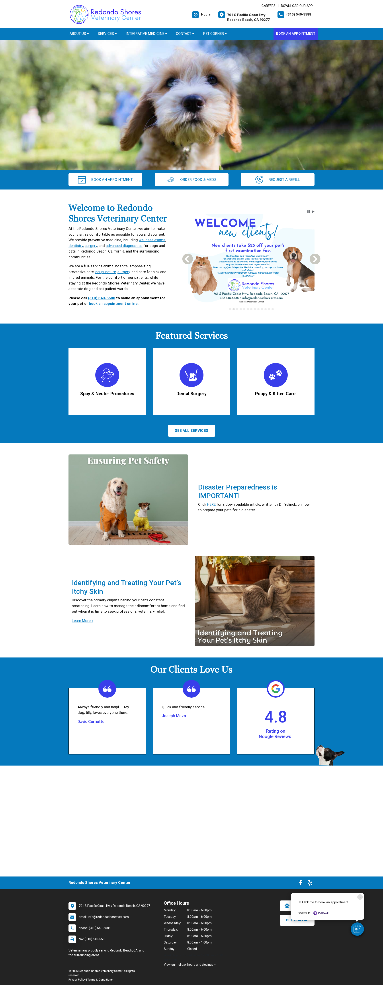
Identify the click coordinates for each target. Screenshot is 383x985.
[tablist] (251, 312)
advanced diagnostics (124, 245)
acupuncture (105, 272)
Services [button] (106, 34)
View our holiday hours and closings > (190, 964)
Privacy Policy (77, 979)
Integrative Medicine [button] (145, 34)
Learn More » (82, 620)
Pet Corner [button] (214, 34)
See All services (191, 430)
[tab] (230, 312)
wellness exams (152, 240)
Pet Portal (297, 920)
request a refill (284, 179)
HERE (211, 504)
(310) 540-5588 (101, 298)
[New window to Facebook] (301, 883)
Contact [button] (184, 34)
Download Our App (297, 6)
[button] (357, 929)
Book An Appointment (295, 34)
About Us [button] (78, 34)
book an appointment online (113, 303)
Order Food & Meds (198, 179)
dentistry (75, 245)
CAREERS (269, 6)
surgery (91, 245)
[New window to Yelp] (310, 883)
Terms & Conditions (100, 979)
